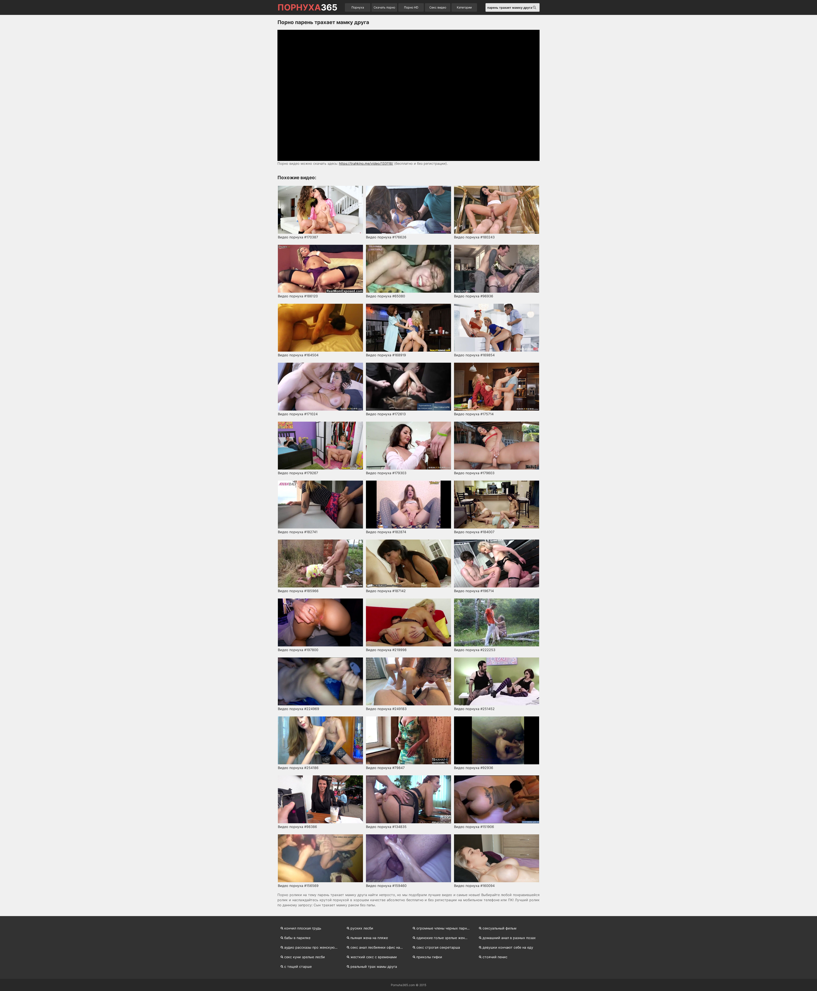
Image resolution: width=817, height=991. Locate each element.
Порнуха (357, 7)
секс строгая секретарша (438, 947)
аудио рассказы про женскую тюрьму (312, 947)
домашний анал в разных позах (509, 938)
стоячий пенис (495, 957)
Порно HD (411, 7)
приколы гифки (429, 957)
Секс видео (437, 7)
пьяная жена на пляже (369, 938)
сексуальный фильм (499, 928)
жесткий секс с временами (373, 957)
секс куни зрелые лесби (304, 957)
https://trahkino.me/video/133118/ (366, 163)
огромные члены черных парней (443, 928)
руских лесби (361, 928)
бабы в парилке (297, 938)
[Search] (534, 7)
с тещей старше (298, 966)
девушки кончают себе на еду (508, 947)
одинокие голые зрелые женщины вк (445, 938)
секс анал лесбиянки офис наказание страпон (379, 947)
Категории (464, 7)
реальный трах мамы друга (373, 966)
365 (307, 7)
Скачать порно (384, 7)
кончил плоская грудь (302, 928)
